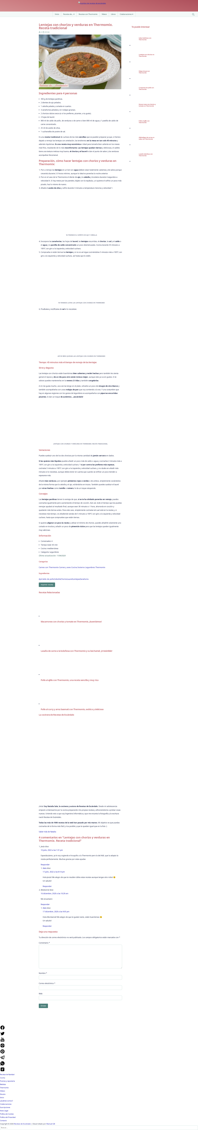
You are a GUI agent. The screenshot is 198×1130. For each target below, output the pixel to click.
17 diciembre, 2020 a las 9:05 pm (56, 911)
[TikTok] (2, 1071)
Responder (45, 864)
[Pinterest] (2, 1053)
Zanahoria (84, 579)
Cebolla (57, 579)
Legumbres (90, 567)
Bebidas (3, 1084)
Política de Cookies (7, 1114)
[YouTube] (2, 1041)
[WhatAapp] (2, 1065)
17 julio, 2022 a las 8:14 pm (54, 872)
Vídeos (104, 14)
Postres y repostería (7, 1081)
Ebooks (2, 1094)
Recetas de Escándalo (22, 1124)
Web (40, 993)
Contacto (3, 1120)
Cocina (74, 567)
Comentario (44, 943)
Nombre (43, 973)
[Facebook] (2, 1029)
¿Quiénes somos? (6, 1101)
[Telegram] (2, 1059)
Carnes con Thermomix (49, 567)
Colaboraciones (126, 14)
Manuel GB (50, 1124)
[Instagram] (2, 1047)
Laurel (70, 579)
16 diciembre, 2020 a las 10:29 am (54, 893)
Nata (44, 868)
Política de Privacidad (7, 1117)
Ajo (40, 579)
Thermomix (100, 567)
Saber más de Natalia (47, 831)
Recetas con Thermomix (88, 14)
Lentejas (76, 579)
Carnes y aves (65, 567)
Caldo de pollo (48, 579)
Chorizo (64, 579)
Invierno (81, 567)
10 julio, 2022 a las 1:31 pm (52, 850)
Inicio (57, 14)
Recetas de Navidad (7, 1074)
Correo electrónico (47, 983)
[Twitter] (2, 1035)
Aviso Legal (4, 1111)
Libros (113, 14)
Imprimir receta (47, 585)
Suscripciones (5, 1107)
